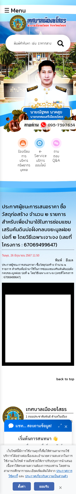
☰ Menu (15, 10)
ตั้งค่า (22, 486)
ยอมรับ (44, 486)
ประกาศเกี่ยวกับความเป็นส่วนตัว (46, 476)
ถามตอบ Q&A (56, 156)
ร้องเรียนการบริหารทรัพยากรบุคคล (24, 160)
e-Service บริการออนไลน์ (40, 158)
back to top (65, 378)
